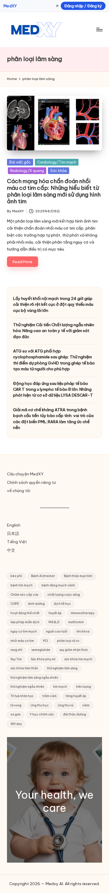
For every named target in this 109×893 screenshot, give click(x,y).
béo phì (16, 576)
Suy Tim (16, 659)
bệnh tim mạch (21, 585)
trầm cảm (49, 696)
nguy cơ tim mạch (23, 631)
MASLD (54, 622)
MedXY (10, 6)
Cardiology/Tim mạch (56, 162)
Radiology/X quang (27, 170)
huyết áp (55, 613)
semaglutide (40, 650)
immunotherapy (82, 613)
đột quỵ (16, 724)
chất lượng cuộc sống (63, 595)
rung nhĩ (16, 650)
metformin (76, 622)
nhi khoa (83, 631)
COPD (14, 604)
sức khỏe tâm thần (24, 668)
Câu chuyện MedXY (25, 474)
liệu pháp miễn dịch (25, 622)
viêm (86, 705)
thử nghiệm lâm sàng (62, 668)
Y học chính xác (42, 714)
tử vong (16, 705)
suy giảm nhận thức (73, 650)
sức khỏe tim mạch (78, 659)
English (13, 525)
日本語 (13, 533)
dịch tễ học (62, 604)
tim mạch (60, 687)
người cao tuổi (56, 631)
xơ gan (15, 714)
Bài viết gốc (20, 162)
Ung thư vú (66, 705)
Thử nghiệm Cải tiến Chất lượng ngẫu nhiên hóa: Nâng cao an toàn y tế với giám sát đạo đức (53, 330)
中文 (11, 550)
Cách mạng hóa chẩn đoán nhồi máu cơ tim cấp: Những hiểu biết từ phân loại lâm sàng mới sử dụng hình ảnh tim (54, 191)
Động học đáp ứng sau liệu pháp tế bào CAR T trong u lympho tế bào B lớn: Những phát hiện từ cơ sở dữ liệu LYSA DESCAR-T (53, 389)
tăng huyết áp (76, 696)
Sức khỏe (58, 170)
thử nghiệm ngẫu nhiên (27, 687)
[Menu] (99, 29)
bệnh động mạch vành (58, 585)
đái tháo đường (74, 714)
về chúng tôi (18, 490)
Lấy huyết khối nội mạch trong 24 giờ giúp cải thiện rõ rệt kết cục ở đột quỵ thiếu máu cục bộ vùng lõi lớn (53, 304)
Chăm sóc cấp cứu (24, 595)
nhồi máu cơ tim (22, 641)
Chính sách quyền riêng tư (31, 482)
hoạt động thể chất (25, 613)
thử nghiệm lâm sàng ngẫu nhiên (34, 678)
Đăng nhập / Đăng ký (83, 6)
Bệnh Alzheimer (43, 576)
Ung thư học (40, 705)
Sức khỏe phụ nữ (43, 659)
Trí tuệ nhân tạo (21, 696)
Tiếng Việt (17, 541)
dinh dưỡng (36, 604)
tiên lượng (83, 687)
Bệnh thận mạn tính (78, 576)
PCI (45, 641)
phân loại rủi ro (68, 641)
